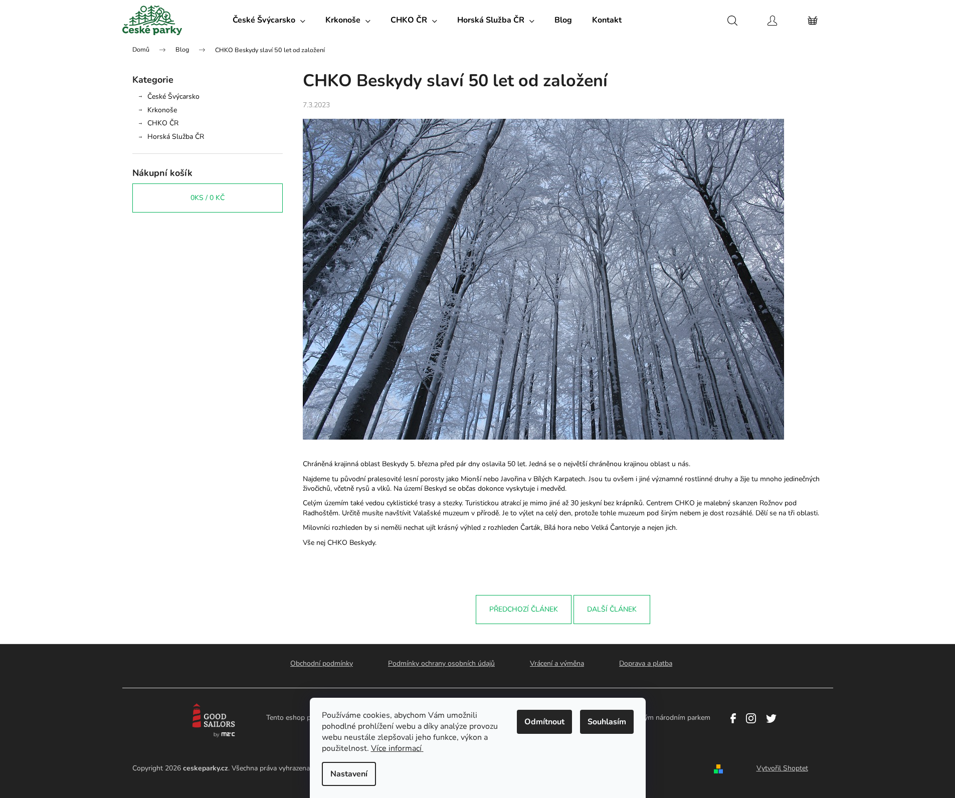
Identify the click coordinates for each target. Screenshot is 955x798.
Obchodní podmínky (321, 663)
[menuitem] (269, 20)
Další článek (612, 609)
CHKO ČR (162, 123)
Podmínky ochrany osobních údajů (441, 663)
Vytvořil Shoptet (782, 768)
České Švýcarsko (173, 96)
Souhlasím (607, 721)
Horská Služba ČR (175, 136)
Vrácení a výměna (557, 663)
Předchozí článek (523, 609)
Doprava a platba (645, 663)
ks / (207, 198)
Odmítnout (544, 721)
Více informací (396, 748)
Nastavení (348, 773)
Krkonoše (162, 110)
